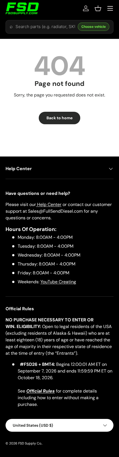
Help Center (48, 204)
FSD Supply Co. (30, 443)
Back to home (59, 117)
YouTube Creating (58, 282)
